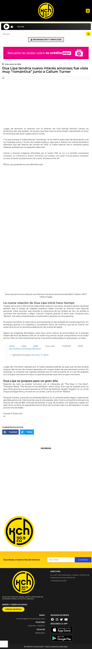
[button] (88, 11)
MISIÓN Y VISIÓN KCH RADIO (14, 604)
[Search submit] (88, 34)
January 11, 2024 (40, 355)
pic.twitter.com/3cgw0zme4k (25, 348)
